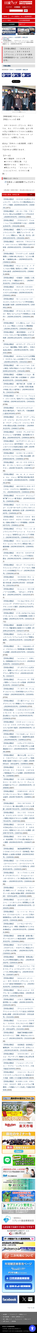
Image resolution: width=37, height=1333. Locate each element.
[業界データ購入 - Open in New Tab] (16, 75)
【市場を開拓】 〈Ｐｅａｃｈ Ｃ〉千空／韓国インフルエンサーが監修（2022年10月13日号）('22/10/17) (19, 682)
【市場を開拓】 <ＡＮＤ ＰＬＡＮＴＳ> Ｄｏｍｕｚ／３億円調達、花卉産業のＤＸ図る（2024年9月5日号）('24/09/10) (19, 435)
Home (5, 16)
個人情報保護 (6, 1316)
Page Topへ (31, 1307)
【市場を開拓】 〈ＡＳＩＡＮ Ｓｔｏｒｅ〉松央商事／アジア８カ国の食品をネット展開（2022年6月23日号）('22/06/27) (18, 839)
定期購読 (20, 7)
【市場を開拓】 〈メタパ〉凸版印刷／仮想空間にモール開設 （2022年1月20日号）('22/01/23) (18, 1002)
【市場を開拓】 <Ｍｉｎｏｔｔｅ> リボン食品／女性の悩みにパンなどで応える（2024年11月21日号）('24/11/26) (19, 368)
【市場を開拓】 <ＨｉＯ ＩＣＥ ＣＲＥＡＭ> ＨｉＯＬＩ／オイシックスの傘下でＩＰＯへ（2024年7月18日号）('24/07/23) (19, 465)
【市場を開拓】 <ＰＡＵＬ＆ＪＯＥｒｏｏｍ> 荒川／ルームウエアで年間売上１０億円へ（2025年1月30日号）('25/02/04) (19, 314)
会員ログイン (28, 7)
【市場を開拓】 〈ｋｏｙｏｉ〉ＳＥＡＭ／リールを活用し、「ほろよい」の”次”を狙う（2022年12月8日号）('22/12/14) (18, 592)
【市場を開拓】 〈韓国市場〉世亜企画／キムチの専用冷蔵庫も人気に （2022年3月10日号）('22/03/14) (18, 959)
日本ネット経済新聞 (8, 24)
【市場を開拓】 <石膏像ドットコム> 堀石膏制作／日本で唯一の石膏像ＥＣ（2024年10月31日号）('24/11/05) (19, 377)
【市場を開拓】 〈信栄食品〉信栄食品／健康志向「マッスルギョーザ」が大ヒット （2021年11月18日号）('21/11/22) (18, 1047)
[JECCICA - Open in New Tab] (18, 1184)
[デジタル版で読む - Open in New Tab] (26, 75)
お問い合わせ (6, 1321)
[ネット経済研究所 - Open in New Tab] (18, 1238)
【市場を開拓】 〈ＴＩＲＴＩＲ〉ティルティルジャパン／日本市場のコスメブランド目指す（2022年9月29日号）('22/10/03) (18, 691)
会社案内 (5, 1314)
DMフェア (22, 24)
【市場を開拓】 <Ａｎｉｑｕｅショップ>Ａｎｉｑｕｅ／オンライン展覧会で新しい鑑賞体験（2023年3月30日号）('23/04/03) (18, 543)
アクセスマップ (13, 1314)
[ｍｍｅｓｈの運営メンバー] (19, 98)
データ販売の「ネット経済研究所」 (22, 16)
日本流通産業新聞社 (18, 3)
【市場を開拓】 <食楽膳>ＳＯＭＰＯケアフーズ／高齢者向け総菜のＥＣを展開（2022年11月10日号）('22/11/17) (18, 628)
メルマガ (11, 7)
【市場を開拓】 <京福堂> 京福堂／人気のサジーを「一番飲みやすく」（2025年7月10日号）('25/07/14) (18, 280)
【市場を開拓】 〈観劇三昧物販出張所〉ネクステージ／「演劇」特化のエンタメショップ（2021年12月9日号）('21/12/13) (18, 1035)
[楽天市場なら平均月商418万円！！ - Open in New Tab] (18, 1115)
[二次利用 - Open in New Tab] (18, 1255)
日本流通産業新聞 (24, 20)
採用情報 (14, 1321)
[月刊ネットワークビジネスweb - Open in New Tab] (18, 1244)
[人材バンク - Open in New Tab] (18, 1230)
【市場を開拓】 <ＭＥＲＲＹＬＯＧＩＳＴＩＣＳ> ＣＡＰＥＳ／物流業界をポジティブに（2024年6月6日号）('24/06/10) (19, 489)
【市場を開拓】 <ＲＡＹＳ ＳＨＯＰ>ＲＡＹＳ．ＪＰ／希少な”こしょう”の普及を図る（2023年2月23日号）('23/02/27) (18, 555)
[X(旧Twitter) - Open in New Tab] (27, 1299)
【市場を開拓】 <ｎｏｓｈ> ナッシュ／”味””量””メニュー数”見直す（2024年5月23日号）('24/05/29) (19, 498)
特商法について (23, 1314)
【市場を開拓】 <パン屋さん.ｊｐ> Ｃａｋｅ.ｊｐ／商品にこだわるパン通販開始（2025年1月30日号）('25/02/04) (19, 326)
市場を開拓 (6, 39)
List (31, 194)
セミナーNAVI (6, 20)
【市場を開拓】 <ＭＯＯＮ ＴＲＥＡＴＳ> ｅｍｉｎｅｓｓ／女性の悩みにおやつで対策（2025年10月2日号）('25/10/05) (19, 244)
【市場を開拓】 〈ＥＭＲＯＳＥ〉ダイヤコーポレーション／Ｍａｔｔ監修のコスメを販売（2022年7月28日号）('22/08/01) (18, 794)
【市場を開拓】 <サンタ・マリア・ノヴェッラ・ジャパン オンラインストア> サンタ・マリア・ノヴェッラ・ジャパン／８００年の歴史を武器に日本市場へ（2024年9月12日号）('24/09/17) (19, 422)
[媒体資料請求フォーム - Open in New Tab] (18, 1098)
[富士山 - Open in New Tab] (18, 1249)
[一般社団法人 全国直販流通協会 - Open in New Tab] (18, 1196)
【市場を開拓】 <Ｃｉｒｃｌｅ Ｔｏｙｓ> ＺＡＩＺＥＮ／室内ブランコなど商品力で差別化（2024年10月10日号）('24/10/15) (19, 398)
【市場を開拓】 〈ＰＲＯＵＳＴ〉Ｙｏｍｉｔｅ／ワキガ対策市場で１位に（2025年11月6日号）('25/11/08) (19, 223)
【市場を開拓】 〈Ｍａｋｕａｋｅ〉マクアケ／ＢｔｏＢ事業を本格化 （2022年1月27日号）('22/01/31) (18, 993)
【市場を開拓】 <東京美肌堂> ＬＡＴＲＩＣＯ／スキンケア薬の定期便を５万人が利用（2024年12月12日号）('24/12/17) (18, 335)
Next (32, 1143)
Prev (4, 1143)
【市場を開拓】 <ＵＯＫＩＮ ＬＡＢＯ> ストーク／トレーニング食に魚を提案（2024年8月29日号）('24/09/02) (19, 456)
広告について (27, 1319)
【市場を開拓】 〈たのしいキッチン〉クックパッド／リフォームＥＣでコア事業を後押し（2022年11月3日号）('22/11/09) (18, 637)
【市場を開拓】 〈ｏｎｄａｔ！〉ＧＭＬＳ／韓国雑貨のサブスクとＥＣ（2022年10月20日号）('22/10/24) (19, 661)
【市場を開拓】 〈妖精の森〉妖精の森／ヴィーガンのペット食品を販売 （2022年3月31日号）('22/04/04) (18, 938)
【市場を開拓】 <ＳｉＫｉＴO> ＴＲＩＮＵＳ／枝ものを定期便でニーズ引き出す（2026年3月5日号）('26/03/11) (18, 214)
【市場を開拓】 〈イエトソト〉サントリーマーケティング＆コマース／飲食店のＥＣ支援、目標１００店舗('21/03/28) (18, 1075)
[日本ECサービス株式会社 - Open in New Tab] (18, 1160)
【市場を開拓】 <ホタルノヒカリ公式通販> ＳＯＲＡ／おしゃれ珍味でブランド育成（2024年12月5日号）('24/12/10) (19, 359)
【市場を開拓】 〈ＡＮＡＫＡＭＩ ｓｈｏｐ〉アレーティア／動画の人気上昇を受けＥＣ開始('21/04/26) (18, 1056)
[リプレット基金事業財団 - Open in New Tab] (18, 1219)
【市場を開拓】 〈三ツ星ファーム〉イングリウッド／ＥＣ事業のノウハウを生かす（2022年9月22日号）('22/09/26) (18, 703)
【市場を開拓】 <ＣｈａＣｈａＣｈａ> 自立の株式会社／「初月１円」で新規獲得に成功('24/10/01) (18, 410)
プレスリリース (18, 1319)
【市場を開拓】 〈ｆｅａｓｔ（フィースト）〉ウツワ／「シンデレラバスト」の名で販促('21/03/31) (18, 1066)
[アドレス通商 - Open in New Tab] (18, 1172)
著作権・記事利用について (18, 1316)
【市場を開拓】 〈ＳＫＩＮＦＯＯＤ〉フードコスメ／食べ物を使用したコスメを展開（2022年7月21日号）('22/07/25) (18, 806)
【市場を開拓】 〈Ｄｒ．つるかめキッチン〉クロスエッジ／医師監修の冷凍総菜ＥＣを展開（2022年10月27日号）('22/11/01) (18, 649)
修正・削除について (7, 1319)
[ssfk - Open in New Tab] (18, 1208)
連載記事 (25, 37)
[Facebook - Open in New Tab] (9, 1299)
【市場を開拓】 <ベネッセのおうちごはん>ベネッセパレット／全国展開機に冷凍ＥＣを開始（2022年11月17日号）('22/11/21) (19, 616)
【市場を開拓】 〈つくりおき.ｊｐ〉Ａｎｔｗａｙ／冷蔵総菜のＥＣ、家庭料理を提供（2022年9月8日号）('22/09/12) (19, 737)
